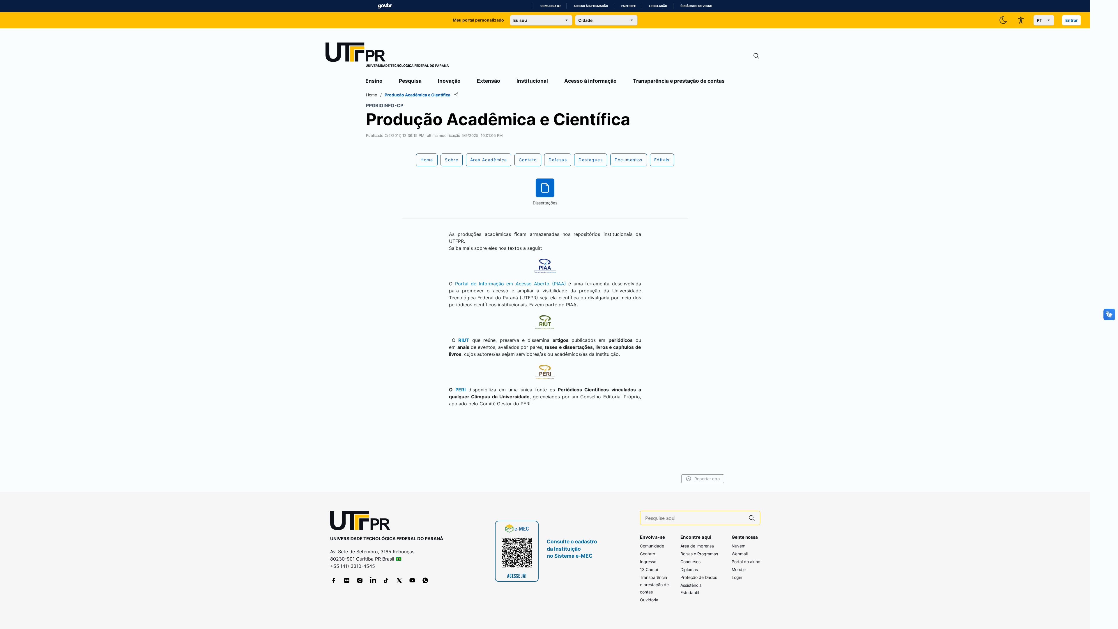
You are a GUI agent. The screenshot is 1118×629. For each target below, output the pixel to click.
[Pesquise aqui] (752, 518)
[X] (399, 580)
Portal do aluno (746, 561)
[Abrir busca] (756, 56)
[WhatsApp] (425, 580)
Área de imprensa (697, 545)
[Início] (387, 56)
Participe (628, 6)
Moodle (739, 569)
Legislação (658, 6)
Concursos (690, 561)
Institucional (532, 81)
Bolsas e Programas (699, 553)
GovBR (385, 6)
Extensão (488, 81)
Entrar (1071, 20)
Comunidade (652, 545)
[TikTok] (386, 580)
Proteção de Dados (698, 577)
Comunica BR (550, 6)
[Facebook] (333, 580)
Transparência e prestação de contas (679, 81)
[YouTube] (412, 580)
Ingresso (648, 561)
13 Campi (649, 569)
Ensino (374, 81)
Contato (647, 553)
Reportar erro (707, 478)
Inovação (449, 81)
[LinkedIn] (372, 580)
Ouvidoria (649, 599)
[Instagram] (359, 580)
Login (737, 577)
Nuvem (738, 545)
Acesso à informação (591, 6)
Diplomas (689, 569)
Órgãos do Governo (696, 6)
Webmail (740, 553)
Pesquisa (410, 81)
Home (371, 94)
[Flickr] (346, 580)
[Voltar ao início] (362, 522)
